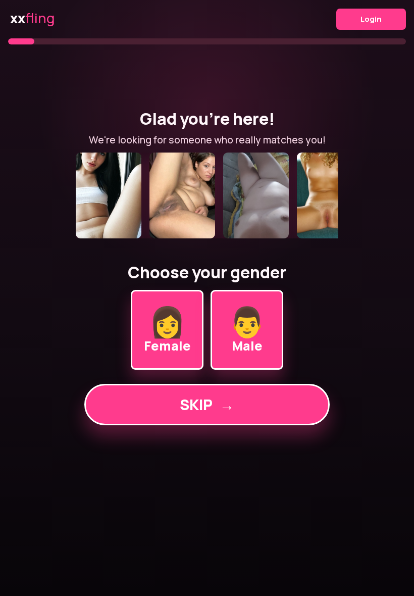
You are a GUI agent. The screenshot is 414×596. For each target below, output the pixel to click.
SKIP (207, 404)
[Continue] (207, 195)
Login (371, 19)
